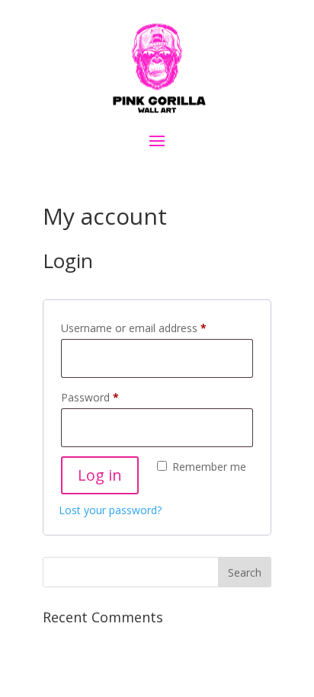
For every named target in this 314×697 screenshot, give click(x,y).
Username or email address (155, 327)
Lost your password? (110, 510)
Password (111, 396)
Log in (100, 475)
